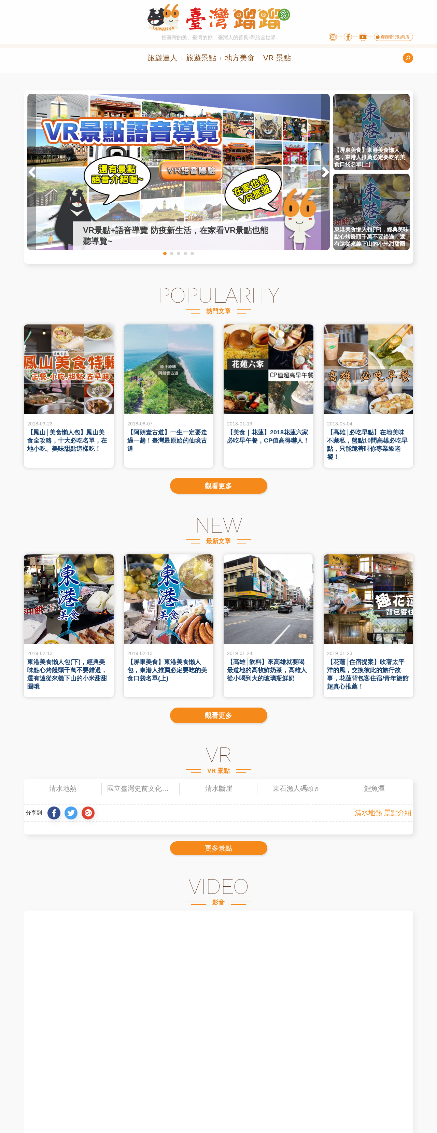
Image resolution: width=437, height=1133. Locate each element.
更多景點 (218, 848)
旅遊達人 (162, 58)
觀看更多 (218, 486)
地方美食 (240, 58)
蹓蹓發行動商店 (394, 36)
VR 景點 (277, 58)
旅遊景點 (201, 58)
